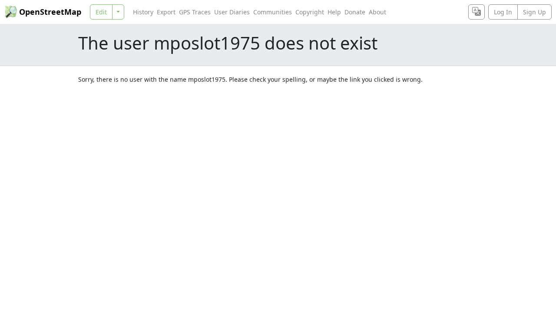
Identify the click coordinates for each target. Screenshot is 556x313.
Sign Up (534, 12)
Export (166, 12)
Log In (503, 12)
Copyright (309, 12)
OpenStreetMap (50, 12)
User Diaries (232, 12)
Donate (354, 12)
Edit (101, 12)
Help (334, 12)
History (143, 12)
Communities (272, 12)
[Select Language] (476, 12)
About (377, 12)
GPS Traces (195, 12)
